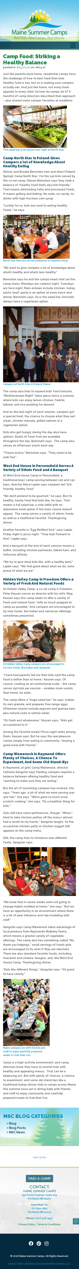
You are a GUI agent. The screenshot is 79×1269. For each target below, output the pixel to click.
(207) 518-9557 (44, 1218)
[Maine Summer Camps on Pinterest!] (39, 1244)
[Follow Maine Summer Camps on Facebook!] (32, 1244)
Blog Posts (17, 1128)
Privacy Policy (27, 1224)
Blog (12, 1123)
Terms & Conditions (49, 1224)
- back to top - (39, 1157)
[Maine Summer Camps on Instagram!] (47, 1244)
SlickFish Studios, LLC (58, 1263)
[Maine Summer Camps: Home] (39, 24)
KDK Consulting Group (30, 1263)
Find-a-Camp (39, 1178)
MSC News (17, 1132)
